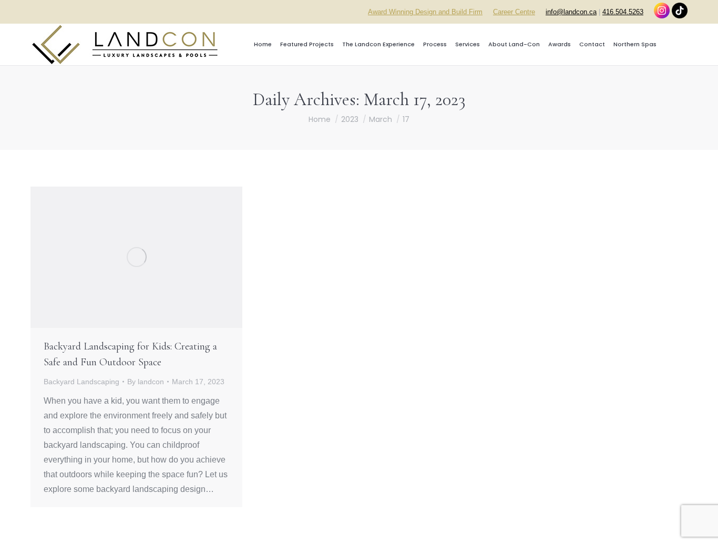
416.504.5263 (622, 12)
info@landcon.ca (571, 12)
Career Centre (514, 12)
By (145, 381)
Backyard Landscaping (81, 381)
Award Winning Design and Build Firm (425, 12)
